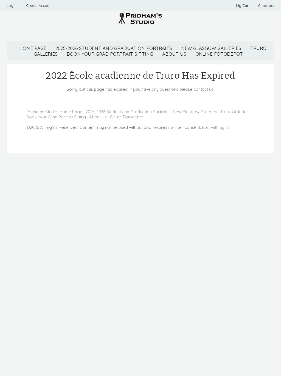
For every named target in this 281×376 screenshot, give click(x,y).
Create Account (39, 5)
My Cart (243, 5)
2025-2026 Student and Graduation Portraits (113, 48)
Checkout (266, 5)
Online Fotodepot (127, 116)
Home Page (32, 48)
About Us (98, 116)
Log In (12, 5)
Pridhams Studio (41, 111)
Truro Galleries (234, 111)
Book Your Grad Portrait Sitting (56, 116)
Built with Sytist (216, 127)
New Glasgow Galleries (211, 48)
